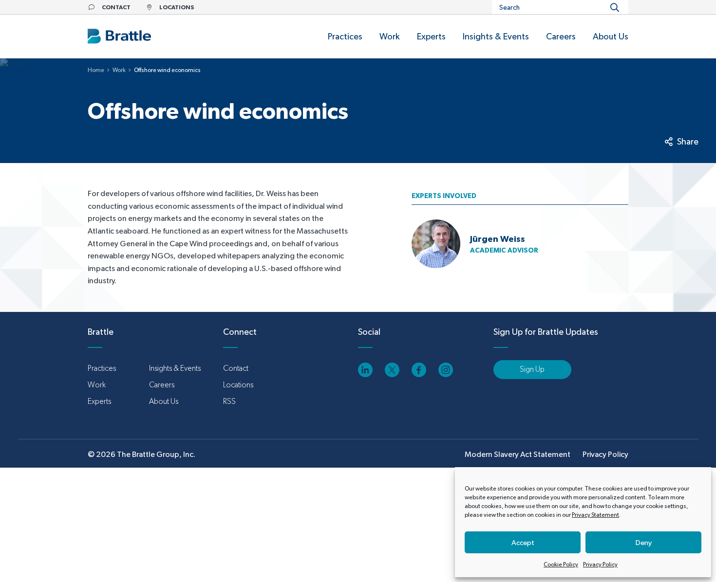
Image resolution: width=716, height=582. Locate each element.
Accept (522, 542)
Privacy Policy (600, 564)
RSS (229, 401)
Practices (102, 368)
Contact (235, 368)
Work (119, 70)
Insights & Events (175, 368)
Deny (644, 542)
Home (96, 70)
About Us (163, 401)
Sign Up (532, 369)
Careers (161, 384)
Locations (238, 384)
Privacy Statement (595, 514)
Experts (99, 401)
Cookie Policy (561, 564)
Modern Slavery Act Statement (517, 454)
